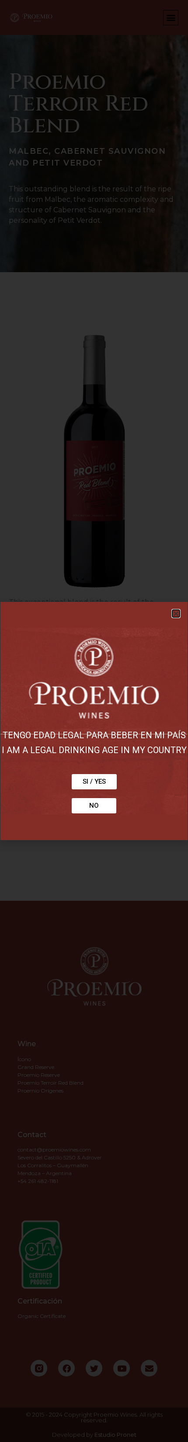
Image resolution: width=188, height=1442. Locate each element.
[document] (94, 721)
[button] (176, 613)
